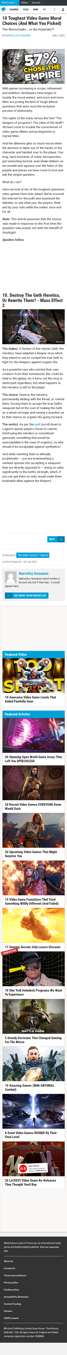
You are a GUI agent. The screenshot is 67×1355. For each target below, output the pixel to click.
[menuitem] (9, 3)
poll (37, 424)
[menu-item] (14, 9)
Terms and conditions (15, 1275)
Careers (8, 1311)
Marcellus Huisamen (18, 35)
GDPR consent (11, 1318)
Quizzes (36, 2)
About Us (8, 1261)
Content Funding (12, 1304)
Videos (24, 2)
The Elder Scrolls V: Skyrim (33, 555)
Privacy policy (11, 1282)
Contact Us (9, 1268)
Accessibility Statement (16, 1296)
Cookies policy (11, 1289)
